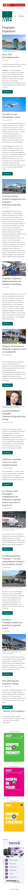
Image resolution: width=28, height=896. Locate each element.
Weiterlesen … (7, 91)
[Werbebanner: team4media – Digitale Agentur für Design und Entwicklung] (14, 6)
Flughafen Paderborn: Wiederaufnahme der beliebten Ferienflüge (12, 281)
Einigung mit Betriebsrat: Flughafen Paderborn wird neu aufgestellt (14, 349)
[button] (15, 16)
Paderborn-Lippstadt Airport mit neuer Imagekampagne (11, 462)
